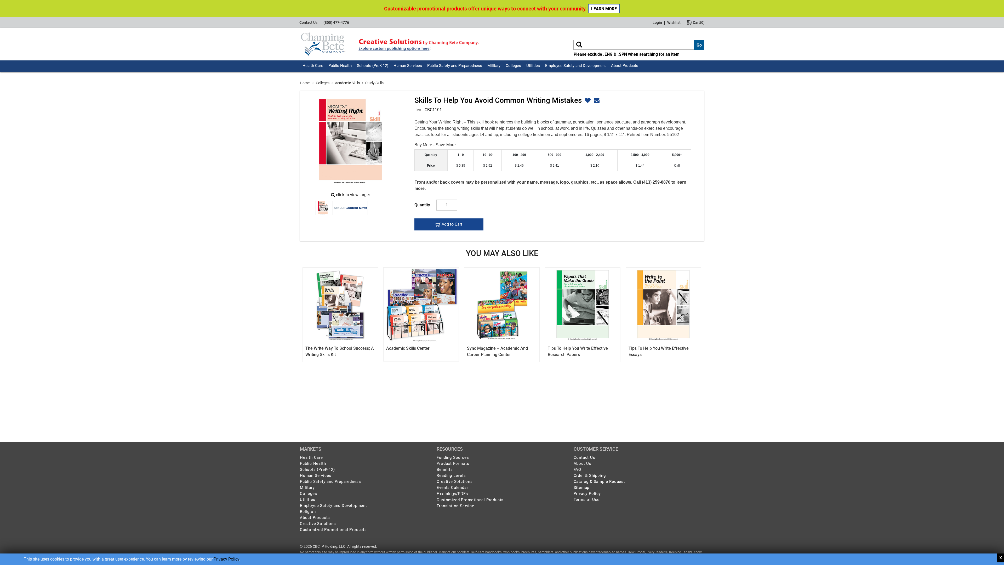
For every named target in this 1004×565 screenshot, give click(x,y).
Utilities (533, 65)
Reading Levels (451, 475)
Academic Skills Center (408, 348)
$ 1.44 (640, 165)
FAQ (577, 469)
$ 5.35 (460, 165)
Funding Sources (453, 457)
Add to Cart (451, 226)
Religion (308, 511)
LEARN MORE (604, 8)
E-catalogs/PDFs (452, 493)
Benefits (445, 469)
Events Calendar (452, 487)
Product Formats (453, 463)
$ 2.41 (554, 165)
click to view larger (353, 194)
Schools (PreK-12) (372, 65)
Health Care (313, 65)
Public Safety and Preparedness (454, 65)
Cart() (698, 22)
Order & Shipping (590, 475)
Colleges (513, 65)
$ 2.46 (519, 165)
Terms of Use (587, 499)
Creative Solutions (318, 523)
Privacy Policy (226, 559)
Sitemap (582, 487)
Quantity (422, 204)
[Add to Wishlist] (587, 100)
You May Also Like (502, 253)
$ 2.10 (594, 165)
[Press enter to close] (1000, 557)
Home (305, 83)
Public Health (340, 65)
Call (677, 165)
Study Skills (374, 83)
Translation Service (455, 506)
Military (493, 65)
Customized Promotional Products (333, 529)
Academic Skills (347, 83)
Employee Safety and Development (575, 65)
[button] (596, 100)
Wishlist (674, 22)
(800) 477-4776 (336, 22)
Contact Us (308, 22)
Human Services (407, 65)
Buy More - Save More (435, 145)
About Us (582, 463)
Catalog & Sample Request (599, 481)
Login (657, 22)
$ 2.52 (487, 165)
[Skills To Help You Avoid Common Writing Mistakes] (350, 141)
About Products (624, 65)
